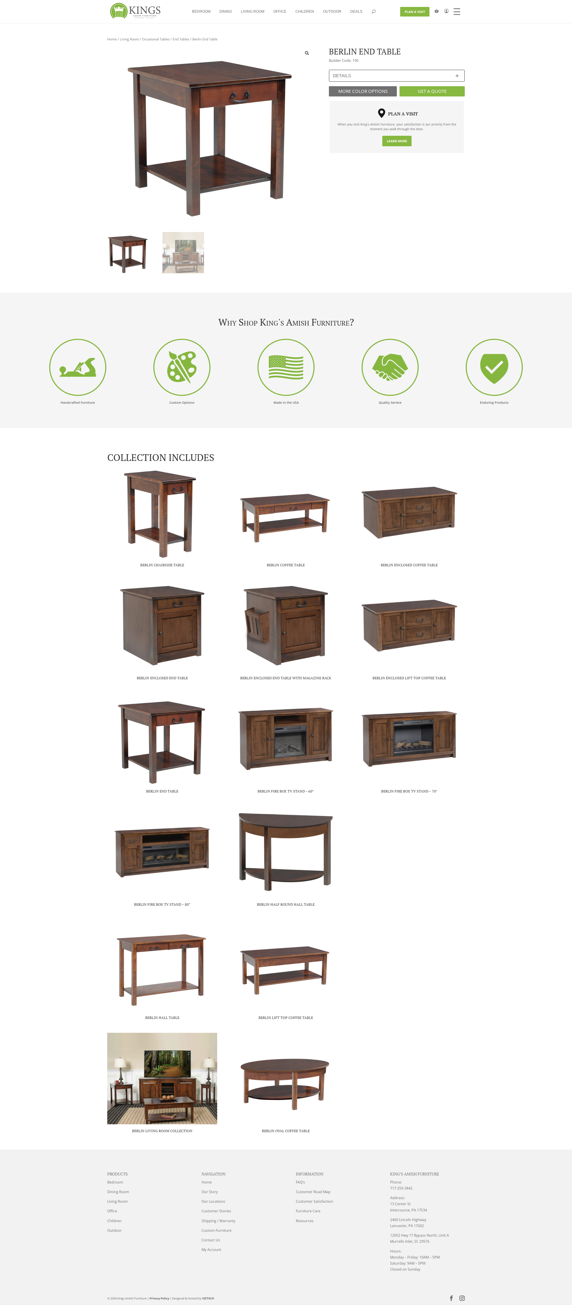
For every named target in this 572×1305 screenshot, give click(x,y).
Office (279, 11)
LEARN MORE (397, 141)
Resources (304, 1220)
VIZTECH (208, 1298)
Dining (225, 11)
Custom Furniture (216, 1230)
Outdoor (332, 11)
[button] (307, 53)
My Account (211, 1249)
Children (304, 11)
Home (112, 39)
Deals (356, 11)
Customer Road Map (313, 1191)
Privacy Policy (159, 1298)
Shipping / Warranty (218, 1220)
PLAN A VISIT (415, 12)
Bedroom (201, 11)
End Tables (181, 39)
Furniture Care (308, 1211)
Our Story (210, 1191)
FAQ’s (300, 1182)
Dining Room (118, 1191)
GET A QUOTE (432, 91)
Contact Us (211, 1240)
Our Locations (213, 1201)
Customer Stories (216, 1211)
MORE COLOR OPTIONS (363, 91)
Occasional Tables (156, 39)
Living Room (252, 11)
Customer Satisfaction (314, 1201)
